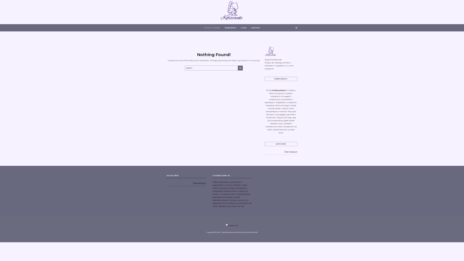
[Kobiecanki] (232, 12)
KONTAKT (255, 28)
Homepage (254, 60)
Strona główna (212, 28)
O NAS (244, 28)
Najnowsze (230, 28)
